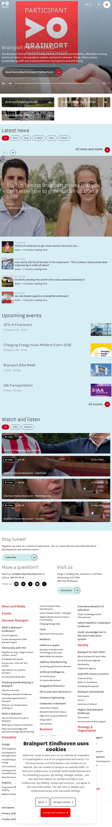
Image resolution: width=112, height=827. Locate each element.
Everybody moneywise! (12, 659)
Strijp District (46, 720)
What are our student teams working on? (15, 706)
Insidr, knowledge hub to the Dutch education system (92, 636)
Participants (83, 696)
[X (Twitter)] (44, 584)
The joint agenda (9, 635)
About (41, 802)
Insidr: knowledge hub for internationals (89, 616)
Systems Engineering (52, 697)
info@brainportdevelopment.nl (28, 574)
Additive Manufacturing (53, 662)
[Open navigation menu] (106, 4)
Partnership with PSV (14, 647)
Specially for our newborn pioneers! (14, 671)
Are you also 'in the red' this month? (14, 664)
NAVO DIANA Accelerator (51, 656)
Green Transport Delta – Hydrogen (55, 613)
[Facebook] (16, 584)
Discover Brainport (15, 620)
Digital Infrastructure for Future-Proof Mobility (55, 618)
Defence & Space (50, 645)
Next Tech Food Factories (51, 634)
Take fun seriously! (10, 690)
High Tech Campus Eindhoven (53, 716)
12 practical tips (85, 678)
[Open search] (98, 4)
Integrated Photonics (52, 686)
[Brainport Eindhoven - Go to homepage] (5, 4)
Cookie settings (11, 819)
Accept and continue (54, 812)
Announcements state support (92, 721)
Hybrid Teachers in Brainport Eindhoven (94, 624)
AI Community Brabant (50, 680)
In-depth (39, 138)
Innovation (9, 737)
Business (46, 729)
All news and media (89, 149)
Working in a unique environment (17, 725)
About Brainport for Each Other (92, 656)
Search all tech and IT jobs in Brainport (15, 719)
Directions (66, 590)
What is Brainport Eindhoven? (12, 629)
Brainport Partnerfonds (91, 691)
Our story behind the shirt (13, 677)
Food (43, 629)
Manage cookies (61, 802)
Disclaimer (8, 807)
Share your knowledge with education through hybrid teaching (18, 730)
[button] (3, 83)
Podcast (64, 138)
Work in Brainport (12, 713)
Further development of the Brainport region (14, 641)
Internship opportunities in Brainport (14, 699)
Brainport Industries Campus (53, 712)
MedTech (45, 639)
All (5, 138)
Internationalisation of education (91, 608)
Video (51, 138)
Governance (83, 717)
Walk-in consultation (87, 682)
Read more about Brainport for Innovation (30, 72)
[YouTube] (37, 584)
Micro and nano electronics (55, 691)
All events (96, 404)
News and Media (13, 606)
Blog (26, 138)
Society (83, 645)
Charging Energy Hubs (50, 624)
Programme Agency (87, 668)
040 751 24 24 (17, 577)
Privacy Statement (12, 813)
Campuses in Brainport (53, 703)
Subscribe (10, 557)
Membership (83, 664)
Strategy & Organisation (87, 728)
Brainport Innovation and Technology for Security (51, 651)
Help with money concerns (93, 674)
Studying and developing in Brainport (17, 684)
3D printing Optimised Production (55, 666)
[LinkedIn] (30, 584)
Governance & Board (87, 704)
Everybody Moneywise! (88, 686)
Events (7, 613)
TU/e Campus (46, 724)
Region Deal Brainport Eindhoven (90, 711)
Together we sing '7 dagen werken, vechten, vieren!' (18, 653)
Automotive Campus (49, 708)
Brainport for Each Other (91, 652)
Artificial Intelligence (52, 672)
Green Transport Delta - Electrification (50, 607)
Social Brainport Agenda (89, 660)
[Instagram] (23, 584)
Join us (81, 700)
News (15, 138)
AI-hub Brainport (47, 676)
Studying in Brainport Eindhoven (17, 694)
